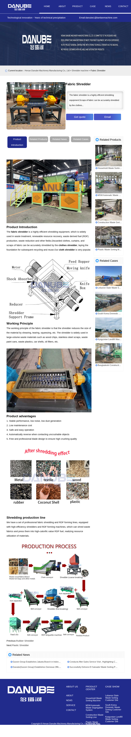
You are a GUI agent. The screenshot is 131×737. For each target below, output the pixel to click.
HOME (47, 6)
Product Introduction (17, 142)
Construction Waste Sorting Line (94, 716)
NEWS (108, 6)
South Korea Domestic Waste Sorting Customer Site (113, 708)
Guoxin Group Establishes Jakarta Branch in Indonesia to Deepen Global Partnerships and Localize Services (62, 662)
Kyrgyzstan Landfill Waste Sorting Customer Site (114, 719)
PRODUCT (77, 6)
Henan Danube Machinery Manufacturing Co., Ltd (47, 70)
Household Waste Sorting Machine (94, 699)
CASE (93, 6)
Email (107, 117)
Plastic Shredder (20, 645)
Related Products (38, 139)
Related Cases (80, 139)
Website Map (94, 724)
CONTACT (123, 6)
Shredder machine (80, 70)
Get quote (79, 117)
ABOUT (62, 6)
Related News (59, 139)
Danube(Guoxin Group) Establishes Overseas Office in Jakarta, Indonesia (46, 667)
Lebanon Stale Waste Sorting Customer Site (112, 697)
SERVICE (70, 705)
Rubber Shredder (25, 641)
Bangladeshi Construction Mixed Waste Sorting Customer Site (114, 729)
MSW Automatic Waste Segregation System (94, 707)
